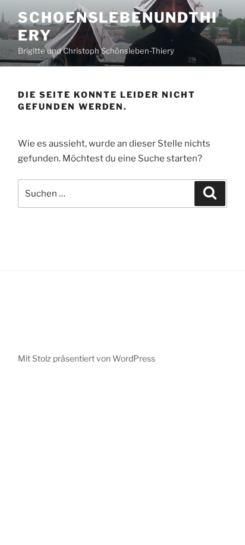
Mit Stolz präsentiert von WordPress (86, 358)
